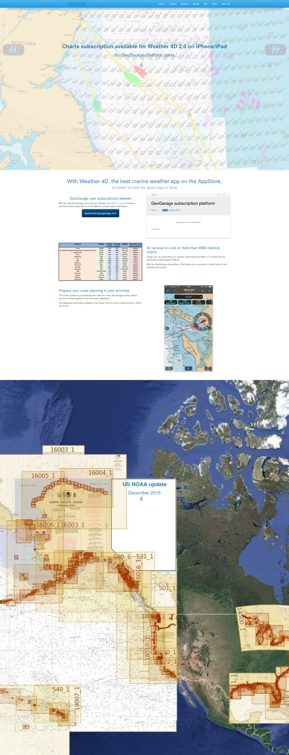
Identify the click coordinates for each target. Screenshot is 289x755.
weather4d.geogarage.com (100, 213)
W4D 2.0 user (117, 203)
